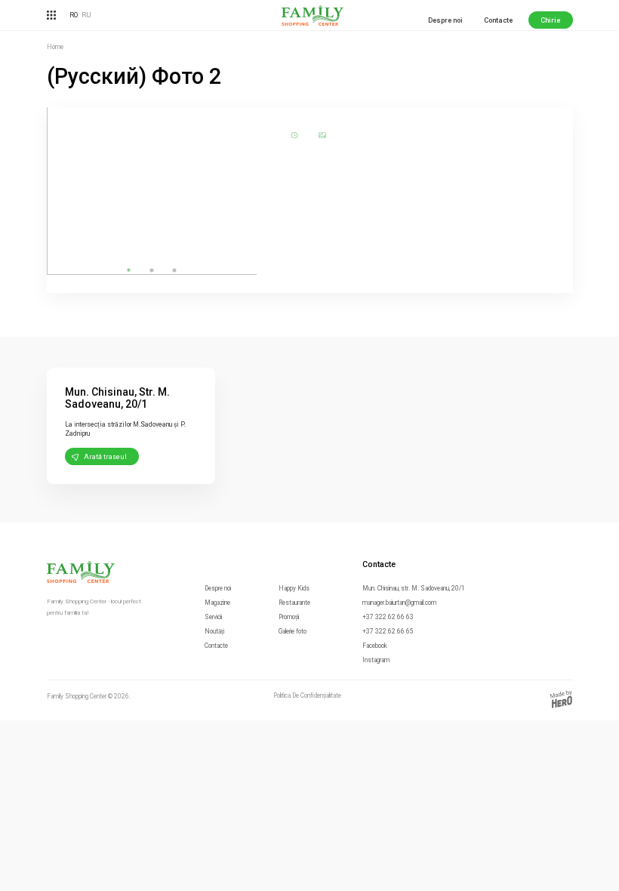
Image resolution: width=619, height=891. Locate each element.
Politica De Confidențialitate (307, 695)
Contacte (498, 20)
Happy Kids (294, 588)
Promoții (289, 617)
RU (86, 15)
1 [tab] (129, 270)
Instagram (376, 660)
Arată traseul (105, 457)
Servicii (213, 617)
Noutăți (214, 631)
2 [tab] (151, 270)
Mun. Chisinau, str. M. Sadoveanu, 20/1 (413, 588)
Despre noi (445, 20)
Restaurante (294, 602)
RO (73, 15)
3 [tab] (174, 270)
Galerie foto (292, 631)
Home (55, 47)
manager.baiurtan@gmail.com (399, 602)
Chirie (550, 20)
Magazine (217, 602)
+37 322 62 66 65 (388, 631)
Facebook (374, 645)
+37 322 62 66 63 (388, 617)
